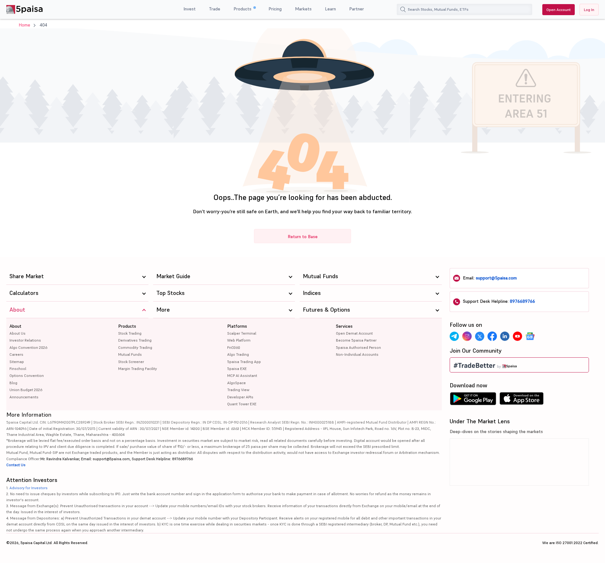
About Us (17, 333)
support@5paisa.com (496, 278)
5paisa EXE (237, 368)
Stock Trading (129, 333)
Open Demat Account (354, 333)
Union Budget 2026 (25, 389)
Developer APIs (240, 397)
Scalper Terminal (241, 333)
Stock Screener (131, 361)
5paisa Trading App (244, 361)
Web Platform (239, 340)
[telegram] (454, 336)
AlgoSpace (236, 382)
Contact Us (16, 464)
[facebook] (492, 336)
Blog (13, 382)
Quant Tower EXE (241, 404)
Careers (16, 354)
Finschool (17, 368)
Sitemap (16, 361)
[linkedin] (505, 336)
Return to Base (303, 236)
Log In (589, 9)
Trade (214, 9)
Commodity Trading (135, 347)
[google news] (530, 336)
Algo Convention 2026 (28, 347)
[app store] (521, 400)
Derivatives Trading (135, 340)
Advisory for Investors (28, 487)
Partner (356, 9)
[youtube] (517, 336)
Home (24, 25)
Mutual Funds (130, 354)
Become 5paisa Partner (356, 340)
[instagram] (467, 336)
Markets (303, 9)
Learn (330, 9)
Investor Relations (25, 340)
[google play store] (473, 400)
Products (243, 9)
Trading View (238, 389)
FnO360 (233, 347)
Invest (189, 9)
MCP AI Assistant (242, 375)
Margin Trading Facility (137, 368)
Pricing (275, 9)
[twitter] (479, 336)
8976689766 (522, 301)
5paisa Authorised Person (358, 347)
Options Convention (26, 375)
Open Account (558, 9)
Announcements (23, 397)
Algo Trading (238, 354)
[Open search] (403, 9)
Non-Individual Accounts (357, 354)
